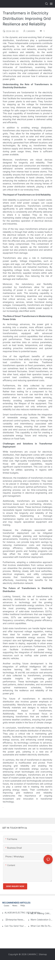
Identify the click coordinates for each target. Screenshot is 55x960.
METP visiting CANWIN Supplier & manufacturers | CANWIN (42, 913)
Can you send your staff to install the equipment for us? (16, 926)
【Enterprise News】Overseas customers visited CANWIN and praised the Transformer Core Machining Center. (16, 919)
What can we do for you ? (42, 926)
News (14, 905)
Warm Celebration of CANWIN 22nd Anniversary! (42, 919)
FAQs (22, 905)
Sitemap (42, 954)
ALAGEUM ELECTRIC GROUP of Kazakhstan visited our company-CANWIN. (23, 912)
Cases (6, 905)
